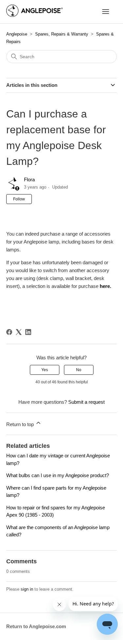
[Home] (34, 15)
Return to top (20, 424)
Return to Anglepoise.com (36, 626)
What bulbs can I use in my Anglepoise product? (57, 475)
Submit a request (86, 402)
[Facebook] (9, 332)
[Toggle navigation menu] (105, 12)
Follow (19, 199)
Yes (44, 370)
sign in (27, 589)
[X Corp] (19, 332)
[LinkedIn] (28, 332)
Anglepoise (16, 34)
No (78, 370)
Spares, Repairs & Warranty (61, 34)
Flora (29, 179)
